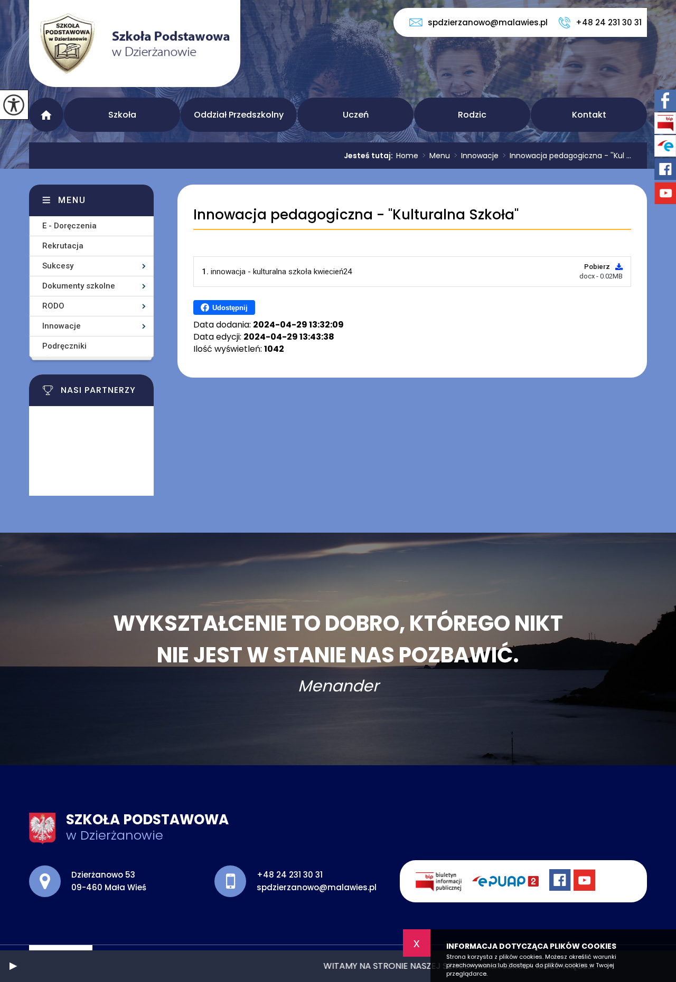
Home (407, 155)
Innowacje (476, 155)
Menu (46, 115)
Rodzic (472, 115)
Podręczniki (64, 346)
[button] (13, 966)
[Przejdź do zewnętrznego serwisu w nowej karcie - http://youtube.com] (586, 881)
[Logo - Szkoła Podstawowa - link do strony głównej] (134, 43)
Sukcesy (57, 266)
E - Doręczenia (69, 225)
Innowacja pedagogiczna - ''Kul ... (567, 155)
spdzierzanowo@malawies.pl (488, 22)
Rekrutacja (62, 246)
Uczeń (356, 115)
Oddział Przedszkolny (239, 115)
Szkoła (122, 115)
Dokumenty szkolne (78, 286)
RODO (53, 306)
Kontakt (589, 115)
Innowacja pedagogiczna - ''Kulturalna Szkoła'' (356, 215)
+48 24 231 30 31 (609, 22)
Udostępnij (230, 308)
